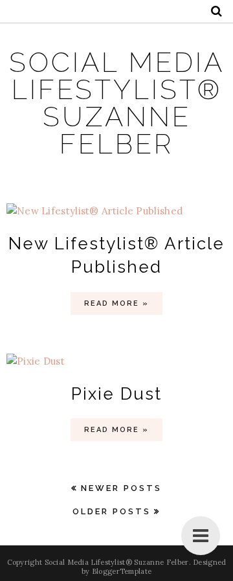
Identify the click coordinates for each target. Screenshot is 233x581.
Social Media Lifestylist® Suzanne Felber (117, 103)
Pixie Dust (116, 394)
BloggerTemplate (122, 571)
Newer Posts (121, 488)
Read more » (116, 303)
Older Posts (111, 511)
